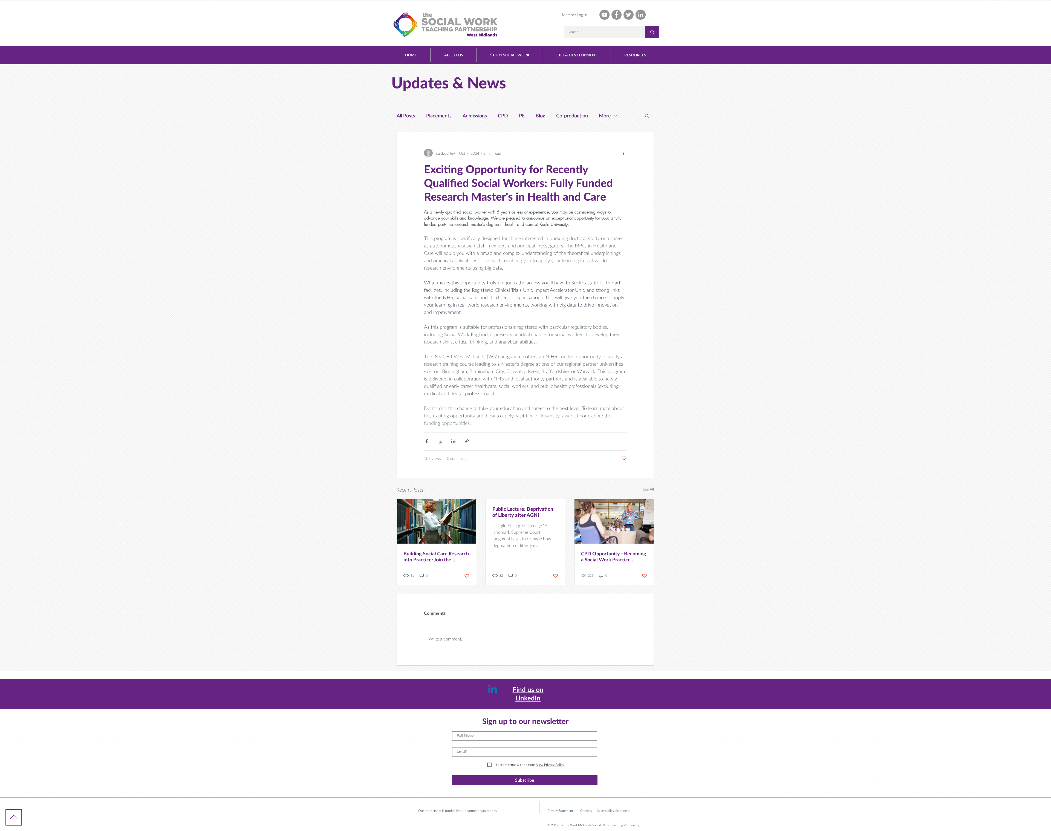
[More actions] (623, 153)
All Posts (406, 115)
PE (522, 115)
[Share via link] (466, 441)
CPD (503, 115)
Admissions (475, 115)
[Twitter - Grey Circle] (628, 15)
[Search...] (652, 32)
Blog (540, 115)
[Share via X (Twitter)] (440, 441)
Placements (439, 115)
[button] (454, 55)
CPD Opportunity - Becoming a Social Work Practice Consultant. (613, 556)
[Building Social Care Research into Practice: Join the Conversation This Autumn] (436, 521)
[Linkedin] (492, 690)
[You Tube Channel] (604, 15)
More (605, 115)
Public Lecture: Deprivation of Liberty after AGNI (522, 512)
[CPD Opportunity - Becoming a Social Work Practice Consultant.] (614, 521)
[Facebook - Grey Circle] (616, 15)
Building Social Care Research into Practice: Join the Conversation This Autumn (436, 556)
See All (648, 489)
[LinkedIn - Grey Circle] (641, 15)
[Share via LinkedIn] (453, 441)
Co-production (572, 115)
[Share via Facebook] (426, 441)
